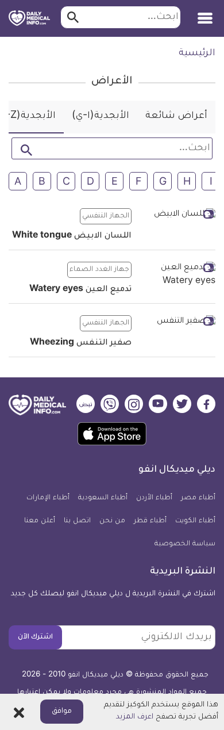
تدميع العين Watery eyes (80, 290)
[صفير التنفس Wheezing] (177, 322)
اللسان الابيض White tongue (72, 236)
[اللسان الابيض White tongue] (177, 215)
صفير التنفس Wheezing (81, 343)
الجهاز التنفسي (105, 216)
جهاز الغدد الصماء (99, 270)
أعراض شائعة (176, 116)
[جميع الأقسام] (205, 14)
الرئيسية (197, 53)
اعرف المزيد (134, 717)
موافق (62, 712)
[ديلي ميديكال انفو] (29, 18)
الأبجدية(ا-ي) (100, 116)
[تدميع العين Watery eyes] (177, 275)
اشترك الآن (35, 637)
